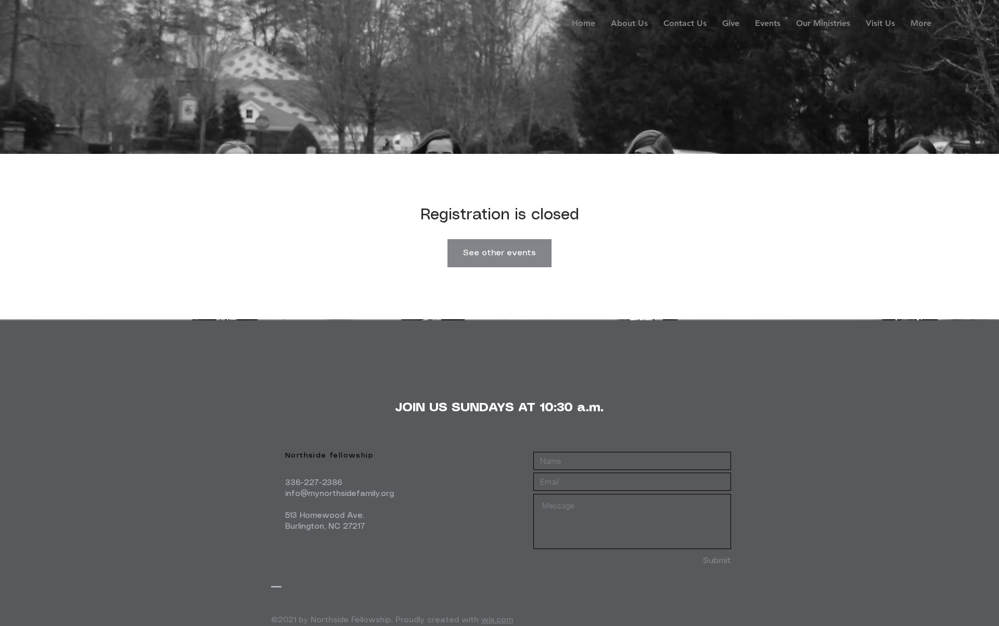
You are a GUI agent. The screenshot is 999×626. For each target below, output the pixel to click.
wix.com (497, 620)
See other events (499, 253)
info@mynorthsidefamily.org (339, 494)
